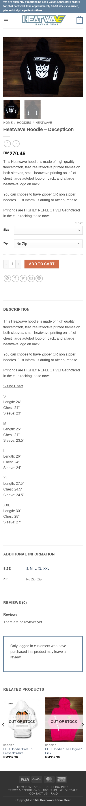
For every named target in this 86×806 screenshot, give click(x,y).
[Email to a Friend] (31, 278)
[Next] (76, 67)
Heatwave (44, 122)
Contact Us (38, 793)
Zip (5, 243)
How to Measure (30, 787)
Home (8, 122)
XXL (46, 568)
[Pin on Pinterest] (39, 278)
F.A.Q (54, 793)
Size (6, 229)
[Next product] (7, 143)
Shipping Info (57, 787)
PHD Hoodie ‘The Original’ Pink (63, 751)
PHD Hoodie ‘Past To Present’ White (17, 751)
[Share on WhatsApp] (7, 278)
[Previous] (10, 67)
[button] (6, 20)
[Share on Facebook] (15, 278)
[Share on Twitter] (23, 278)
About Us (50, 790)
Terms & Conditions (23, 790)
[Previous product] (16, 143)
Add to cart (42, 264)
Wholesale (69, 790)
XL (40, 568)
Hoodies (24, 122)
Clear (79, 223)
